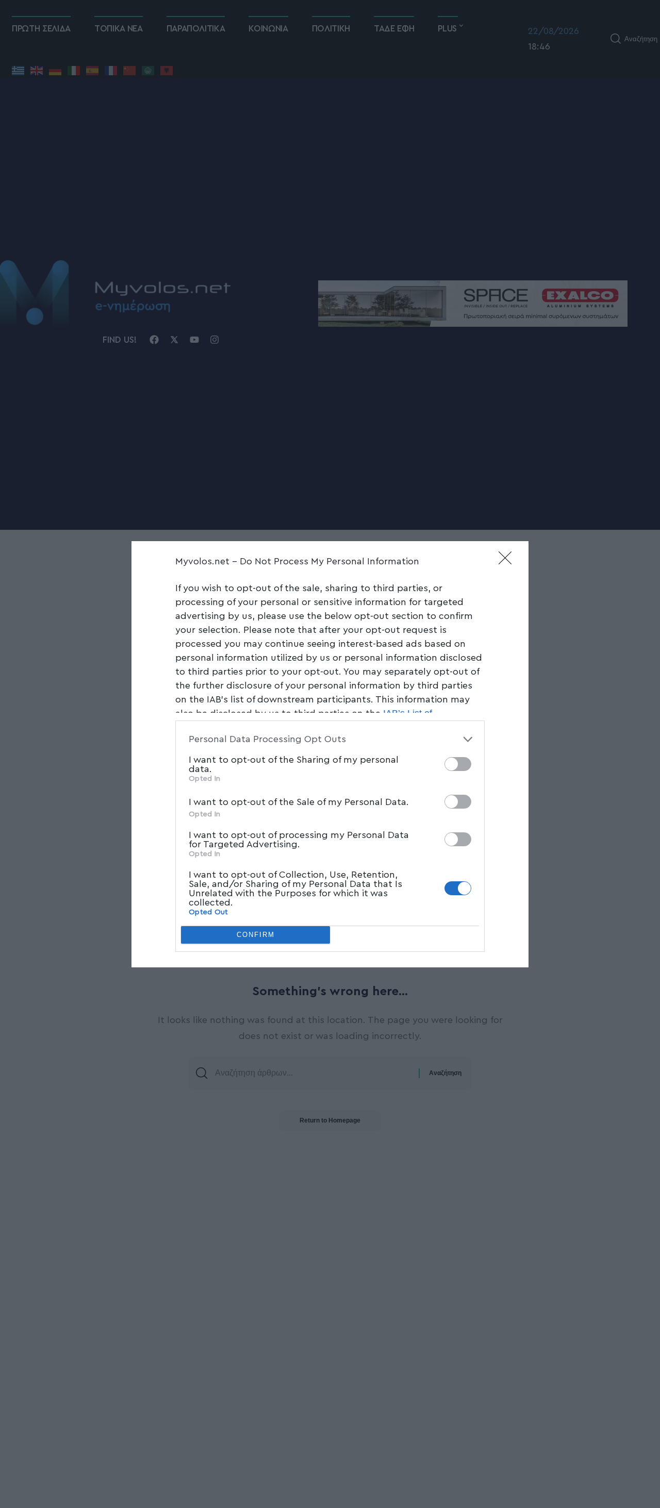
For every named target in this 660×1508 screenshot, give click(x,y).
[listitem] (330, 739)
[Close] (508, 561)
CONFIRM (256, 935)
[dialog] (330, 754)
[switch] (457, 764)
